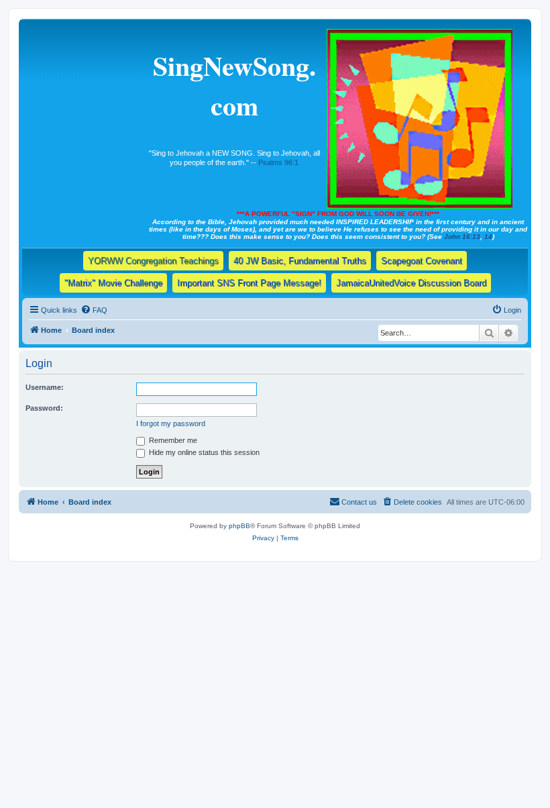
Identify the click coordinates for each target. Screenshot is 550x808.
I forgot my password (170, 423)
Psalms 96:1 (278, 162)
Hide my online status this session (203, 452)
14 (488, 236)
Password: (44, 408)
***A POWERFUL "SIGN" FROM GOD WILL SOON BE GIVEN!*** (338, 213)
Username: (44, 387)
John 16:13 (462, 236)
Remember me (172, 440)
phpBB (239, 525)
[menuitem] (93, 310)
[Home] (420, 116)
